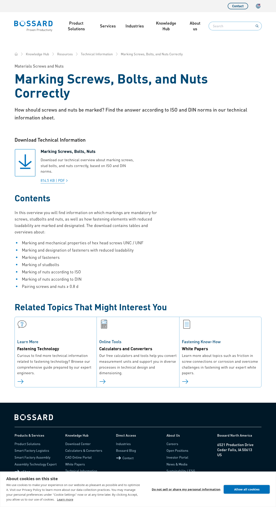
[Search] (257, 26)
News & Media (177, 464)
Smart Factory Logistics (32, 450)
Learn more (65, 499)
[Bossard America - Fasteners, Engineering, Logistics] (16, 54)
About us (195, 25)
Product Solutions (76, 25)
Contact (238, 6)
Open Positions (177, 450)
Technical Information (97, 54)
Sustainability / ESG (180, 471)
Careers (172, 444)
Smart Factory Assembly (32, 457)
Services (108, 25)
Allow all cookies (246, 489)
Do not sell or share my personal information (186, 489)
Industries (134, 25)
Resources (65, 54)
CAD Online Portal (78, 457)
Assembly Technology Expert (36, 464)
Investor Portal (177, 457)
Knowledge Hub (166, 25)
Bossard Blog (126, 450)
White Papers (75, 464)
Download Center (78, 444)
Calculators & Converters (83, 450)
